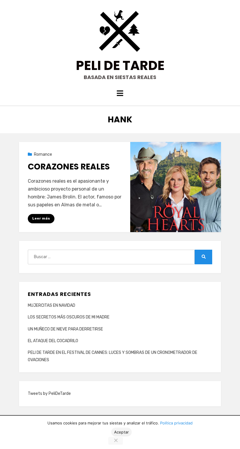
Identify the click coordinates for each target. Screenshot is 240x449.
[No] (115, 441)
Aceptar (121, 432)
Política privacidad (176, 423)
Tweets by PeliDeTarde (49, 393)
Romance (43, 154)
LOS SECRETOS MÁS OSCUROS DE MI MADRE (68, 317)
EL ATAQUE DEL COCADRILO (53, 340)
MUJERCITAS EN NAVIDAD (51, 305)
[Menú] (120, 93)
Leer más (41, 218)
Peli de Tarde (120, 65)
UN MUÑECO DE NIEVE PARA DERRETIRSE (65, 329)
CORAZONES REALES (69, 166)
